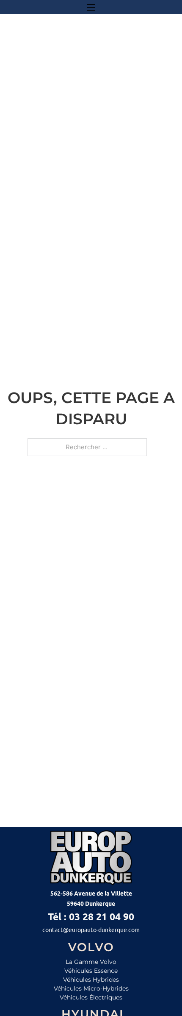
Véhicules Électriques (91, 997)
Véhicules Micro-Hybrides (91, 988)
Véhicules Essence (91, 970)
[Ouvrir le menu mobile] (91, 7)
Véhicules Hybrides (91, 979)
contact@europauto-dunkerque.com (91, 930)
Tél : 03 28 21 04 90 (91, 916)
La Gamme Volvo (91, 962)
